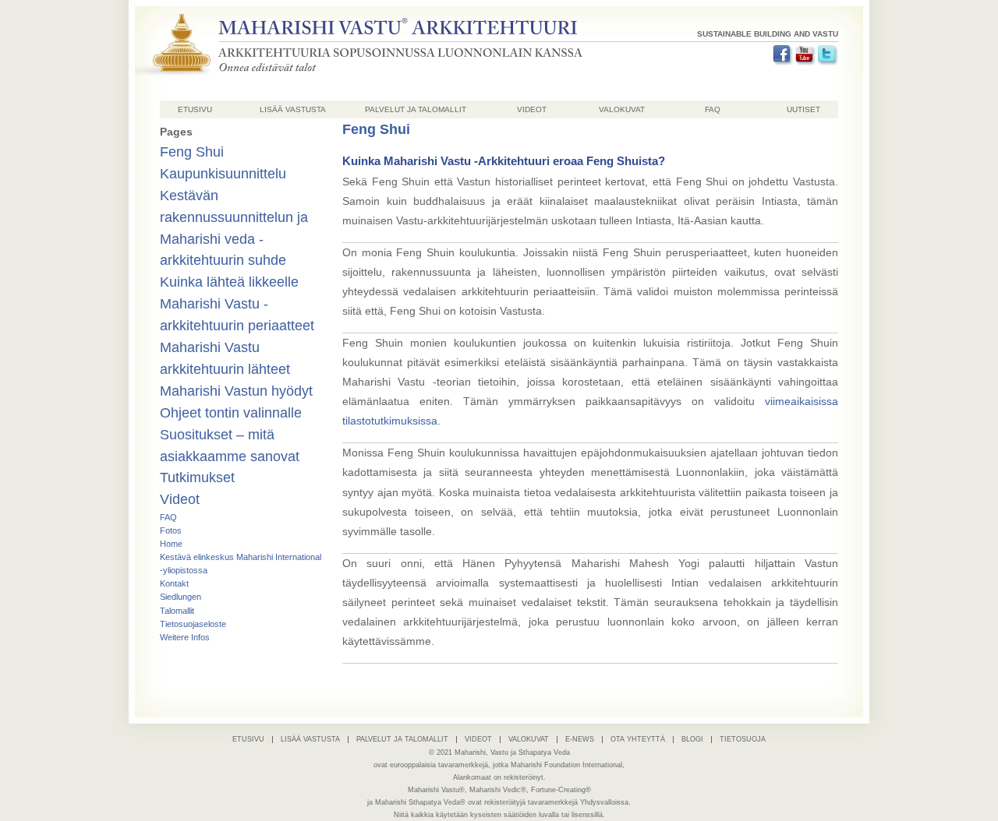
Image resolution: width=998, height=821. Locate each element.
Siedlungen (180, 596)
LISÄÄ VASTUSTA (293, 109)
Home (171, 543)
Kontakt (174, 583)
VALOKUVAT (622, 109)
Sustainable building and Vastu (767, 34)
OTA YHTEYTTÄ (637, 739)
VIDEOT (532, 109)
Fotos (171, 530)
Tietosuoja (743, 739)
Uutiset (803, 109)
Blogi (692, 739)
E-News (579, 739)
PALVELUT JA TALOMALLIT (415, 109)
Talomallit (177, 610)
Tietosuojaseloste (193, 624)
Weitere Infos (185, 637)
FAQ (712, 109)
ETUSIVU (195, 109)
